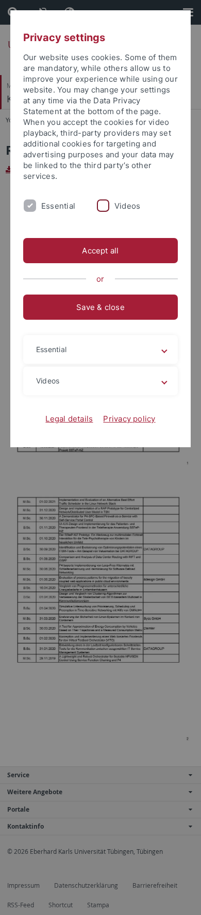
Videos (127, 206)
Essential (58, 206)
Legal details (69, 419)
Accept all (100, 250)
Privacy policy (129, 419)
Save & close (100, 307)
